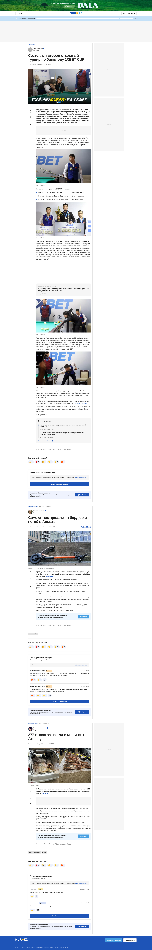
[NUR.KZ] (76, 13)
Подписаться (83, 616)
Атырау (44, 852)
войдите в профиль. (81, 477)
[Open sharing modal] (30, 124)
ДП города (49, 576)
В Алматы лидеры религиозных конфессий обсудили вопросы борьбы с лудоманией (62, 433)
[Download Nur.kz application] (76, 5)
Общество (31, 44)
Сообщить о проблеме (114, 940)
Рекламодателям (130, 940)
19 (58, 647)
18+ (36, 634)
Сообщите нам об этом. (63, 449)
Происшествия (33, 506)
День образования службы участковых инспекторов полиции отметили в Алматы (63, 289)
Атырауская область (34, 852)
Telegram (85, 403)
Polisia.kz (45, 793)
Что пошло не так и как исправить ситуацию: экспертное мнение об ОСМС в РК (63, 426)
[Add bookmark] (30, 130)
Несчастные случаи (45, 506)
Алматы (31, 634)
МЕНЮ (21, 13)
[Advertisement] (76, 31)
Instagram (76, 403)
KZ (124, 13)
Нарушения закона (45, 724)
